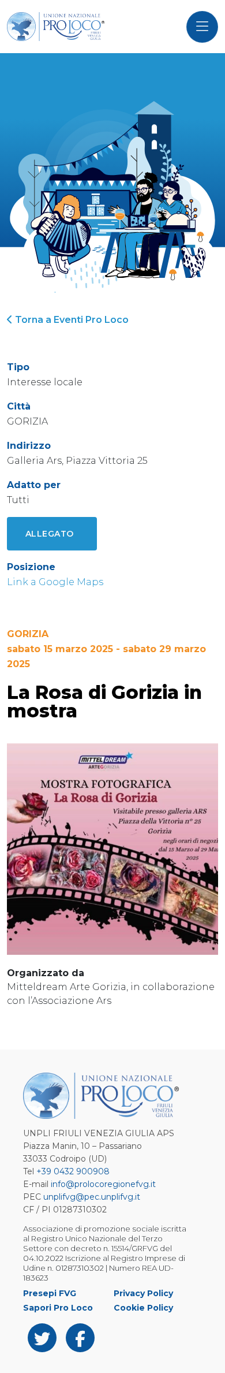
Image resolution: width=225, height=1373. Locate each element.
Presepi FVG (49, 1293)
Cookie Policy (143, 1308)
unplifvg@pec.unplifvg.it (91, 1197)
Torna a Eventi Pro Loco (71, 319)
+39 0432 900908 (73, 1171)
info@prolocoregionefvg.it (103, 1184)
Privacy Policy (143, 1293)
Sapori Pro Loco (58, 1308)
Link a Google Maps (55, 581)
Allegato (49, 534)
